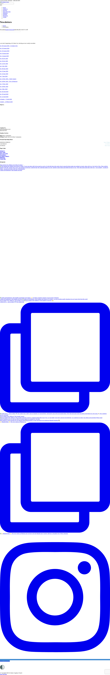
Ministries (2, 157)
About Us (2, 151)
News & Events (4, 153)
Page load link (3, 674)
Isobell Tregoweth (10, 29)
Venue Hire (3, 159)
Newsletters (3, 155)
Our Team (2, 152)
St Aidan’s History (4, 156)
